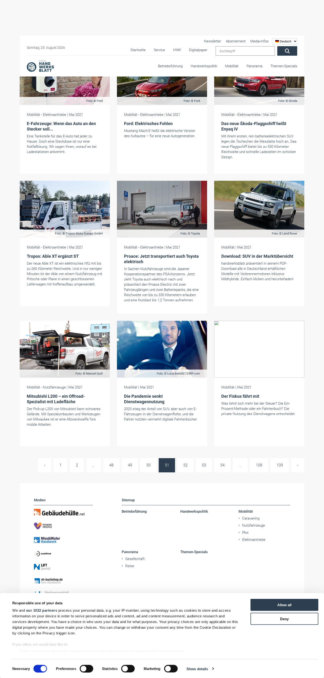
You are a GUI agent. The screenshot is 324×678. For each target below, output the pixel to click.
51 (167, 465)
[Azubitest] (63, 553)
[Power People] (63, 526)
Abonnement (235, 41)
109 (280, 465)
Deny (284, 619)
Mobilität (231, 66)
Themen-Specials (283, 66)
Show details (197, 669)
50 (148, 465)
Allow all (284, 605)
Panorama (254, 66)
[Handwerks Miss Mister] (63, 539)
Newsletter (212, 41)
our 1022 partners (41, 610)
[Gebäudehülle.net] (63, 512)
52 (185, 465)
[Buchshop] (63, 581)
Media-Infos (259, 41)
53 (204, 465)
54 (222, 465)
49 (130, 465)
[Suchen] (287, 51)
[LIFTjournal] (63, 567)
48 (111, 465)
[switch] (86, 668)
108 (259, 465)
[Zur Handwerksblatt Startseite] (40, 66)
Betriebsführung (170, 66)
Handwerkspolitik (204, 66)
